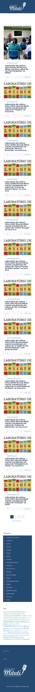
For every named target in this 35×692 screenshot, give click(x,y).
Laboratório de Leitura (12, 562)
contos (23, 616)
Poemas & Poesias (11, 575)
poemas (12, 635)
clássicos (6, 613)
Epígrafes (8, 550)
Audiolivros (9, 540)
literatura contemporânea (13, 629)
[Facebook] (14, 689)
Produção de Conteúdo (12, 581)
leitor (28, 622)
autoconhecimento (9, 612)
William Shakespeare (23, 639)
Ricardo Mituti (10, 637)
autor (17, 611)
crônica (29, 616)
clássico (23, 612)
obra (4, 635)
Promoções (9, 587)
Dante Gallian (13, 618)
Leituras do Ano (10, 568)
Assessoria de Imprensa (12, 537)
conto (18, 615)
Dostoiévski (22, 618)
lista (19, 624)
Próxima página (16, 521)
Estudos (8, 553)
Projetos (8, 584)
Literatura (8, 572)
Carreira (8, 543)
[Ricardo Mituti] (17, 6)
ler (17, 624)
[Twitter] (16, 689)
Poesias (20, 635)
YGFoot (8, 600)
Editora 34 (29, 617)
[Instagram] (21, 689)
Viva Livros (9, 596)
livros (6, 630)
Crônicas (8, 547)
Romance (20, 637)
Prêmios (8, 578)
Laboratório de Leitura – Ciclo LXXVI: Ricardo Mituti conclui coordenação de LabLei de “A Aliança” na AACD (16, 500)
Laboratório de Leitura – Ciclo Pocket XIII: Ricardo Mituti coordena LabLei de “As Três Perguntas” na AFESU (16, 69)
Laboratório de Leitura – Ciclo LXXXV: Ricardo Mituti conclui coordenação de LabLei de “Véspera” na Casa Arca (17, 107)
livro (26, 628)
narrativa (17, 633)
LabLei (28, 619)
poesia (16, 635)
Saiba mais (27, 77)
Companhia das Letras (17, 613)
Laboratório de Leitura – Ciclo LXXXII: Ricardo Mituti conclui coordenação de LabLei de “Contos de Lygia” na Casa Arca (17, 226)
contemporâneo (8, 616)
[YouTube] (19, 689)
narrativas (25, 633)
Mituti (11, 633)
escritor (10, 620)
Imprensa (8, 559)
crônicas (5, 617)
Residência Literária (11, 590)
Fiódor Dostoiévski (19, 620)
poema (8, 635)
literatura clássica (22, 626)
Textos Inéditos (10, 593)
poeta (23, 635)
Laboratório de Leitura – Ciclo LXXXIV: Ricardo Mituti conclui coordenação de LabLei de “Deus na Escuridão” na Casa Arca (17, 146)
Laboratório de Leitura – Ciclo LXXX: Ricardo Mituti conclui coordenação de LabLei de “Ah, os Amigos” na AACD (16, 305)
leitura (5, 624)
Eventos (8, 556)
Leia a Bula (9, 565)
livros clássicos (14, 631)
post (27, 635)
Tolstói (13, 639)
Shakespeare (7, 639)
